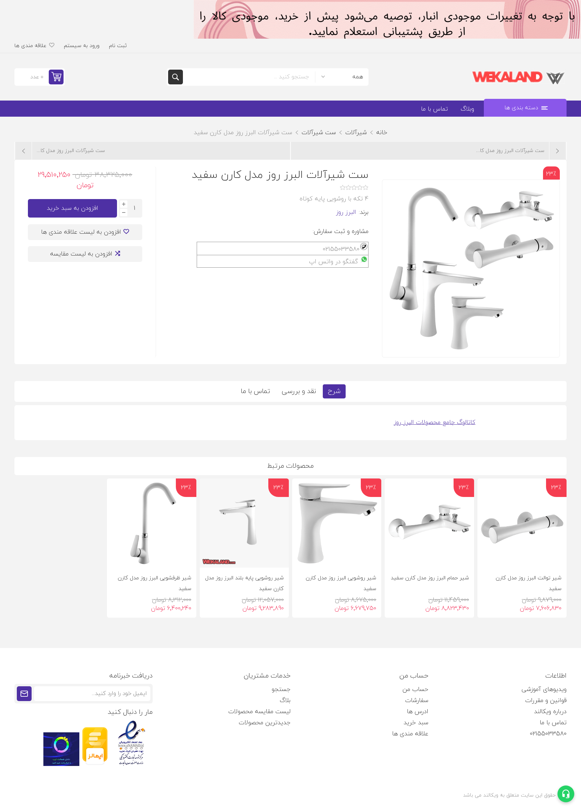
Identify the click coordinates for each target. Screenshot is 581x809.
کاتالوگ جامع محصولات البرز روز (434, 422)
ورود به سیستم (82, 45)
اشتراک (24, 693)
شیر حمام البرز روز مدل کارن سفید (430, 578)
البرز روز (346, 212)
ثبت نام (118, 45)
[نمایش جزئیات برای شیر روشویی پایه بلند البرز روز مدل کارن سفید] (244, 523)
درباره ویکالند (550, 711)
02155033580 (548, 734)
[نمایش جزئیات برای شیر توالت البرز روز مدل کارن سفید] (522, 523)
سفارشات (416, 700)
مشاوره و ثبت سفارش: (341, 231)
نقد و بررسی (299, 391)
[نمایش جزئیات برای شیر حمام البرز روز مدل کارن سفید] (429, 523)
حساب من (415, 689)
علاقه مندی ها (410, 734)
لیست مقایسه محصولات (259, 711)
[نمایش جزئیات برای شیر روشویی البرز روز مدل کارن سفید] (336, 523)
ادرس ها (417, 711)
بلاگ (285, 700)
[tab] (334, 391)
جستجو (175, 77)
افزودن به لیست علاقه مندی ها (81, 232)
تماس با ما (255, 391)
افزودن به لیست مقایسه (81, 254)
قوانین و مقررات (546, 700)
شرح (334, 391)
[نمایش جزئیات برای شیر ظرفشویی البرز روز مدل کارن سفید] (151, 523)
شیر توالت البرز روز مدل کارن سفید (528, 583)
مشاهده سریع (488, 557)
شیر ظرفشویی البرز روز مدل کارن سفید (154, 583)
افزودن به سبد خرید (72, 208)
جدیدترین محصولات (264, 723)
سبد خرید (415, 723)
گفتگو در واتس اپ (333, 262)
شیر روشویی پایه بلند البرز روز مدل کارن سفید (244, 583)
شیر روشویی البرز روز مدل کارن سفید (341, 583)
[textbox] (249, 77)
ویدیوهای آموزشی (544, 689)
